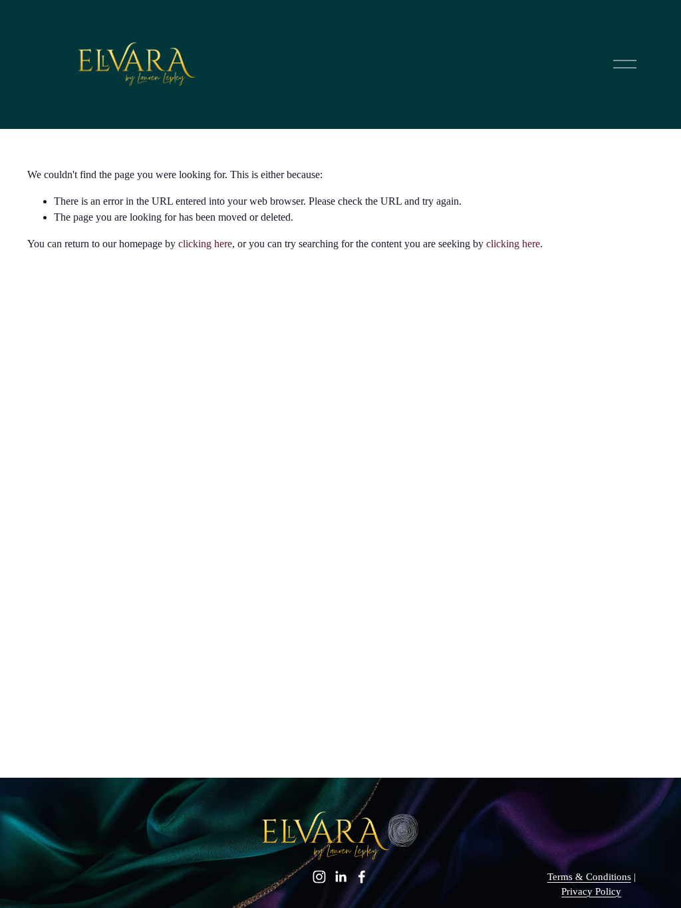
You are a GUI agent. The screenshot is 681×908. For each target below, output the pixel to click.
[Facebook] (361, 876)
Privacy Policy (591, 891)
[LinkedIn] (340, 876)
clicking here (205, 243)
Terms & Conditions (589, 876)
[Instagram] (319, 876)
